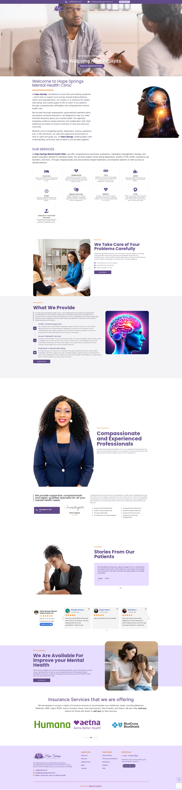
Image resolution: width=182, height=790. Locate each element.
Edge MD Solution (95, 786)
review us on (45, 624)
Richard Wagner (105, 610)
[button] (36, 724)
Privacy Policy (107, 755)
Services (101, 10)
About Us (84, 755)
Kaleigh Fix (132, 610)
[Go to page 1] (105, 630)
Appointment (113, 10)
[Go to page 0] (104, 630)
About (92, 10)
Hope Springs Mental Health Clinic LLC (48, 612)
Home (83, 10)
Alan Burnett (75, 610)
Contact (125, 10)
